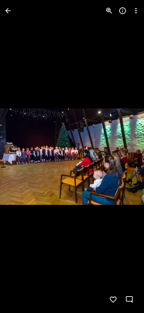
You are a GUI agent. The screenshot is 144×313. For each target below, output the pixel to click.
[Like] (113, 300)
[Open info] (122, 10)
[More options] (136, 10)
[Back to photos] (8, 11)
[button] (18, 156)
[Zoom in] (109, 10)
